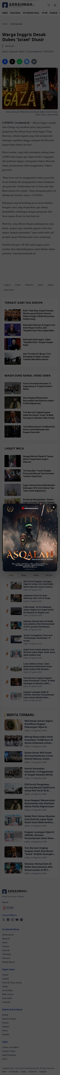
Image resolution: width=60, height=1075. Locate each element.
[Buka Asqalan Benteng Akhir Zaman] (30, 538)
